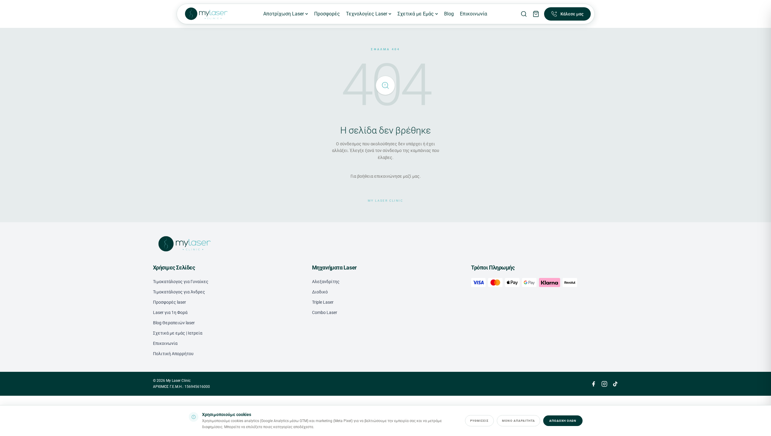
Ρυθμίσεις (479, 421)
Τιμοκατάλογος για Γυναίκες (180, 281)
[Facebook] (593, 384)
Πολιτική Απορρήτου (173, 353)
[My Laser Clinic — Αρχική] (206, 14)
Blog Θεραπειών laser (174, 322)
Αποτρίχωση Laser (283, 14)
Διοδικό (320, 291)
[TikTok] (615, 384)
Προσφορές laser (169, 302)
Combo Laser (324, 312)
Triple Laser (323, 302)
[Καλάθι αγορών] (536, 14)
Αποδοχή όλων (562, 421)
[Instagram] (604, 384)
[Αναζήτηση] (524, 14)
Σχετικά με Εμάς (415, 14)
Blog (449, 14)
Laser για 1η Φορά (170, 312)
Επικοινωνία (473, 14)
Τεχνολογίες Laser (366, 14)
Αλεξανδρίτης (326, 281)
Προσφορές (327, 14)
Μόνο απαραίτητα (518, 421)
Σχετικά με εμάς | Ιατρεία (177, 333)
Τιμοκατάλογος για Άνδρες (179, 291)
